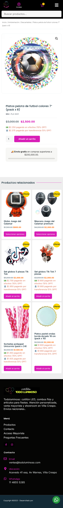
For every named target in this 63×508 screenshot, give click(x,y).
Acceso (19, 7)
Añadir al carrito (27, 139)
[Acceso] (19, 4)
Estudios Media (46, 500)
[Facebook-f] (6, 444)
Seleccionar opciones (15, 234)
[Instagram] (12, 444)
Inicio (4, 22)
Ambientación (13, 22)
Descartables (26, 22)
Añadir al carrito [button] (13, 296)
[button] (56, 38)
